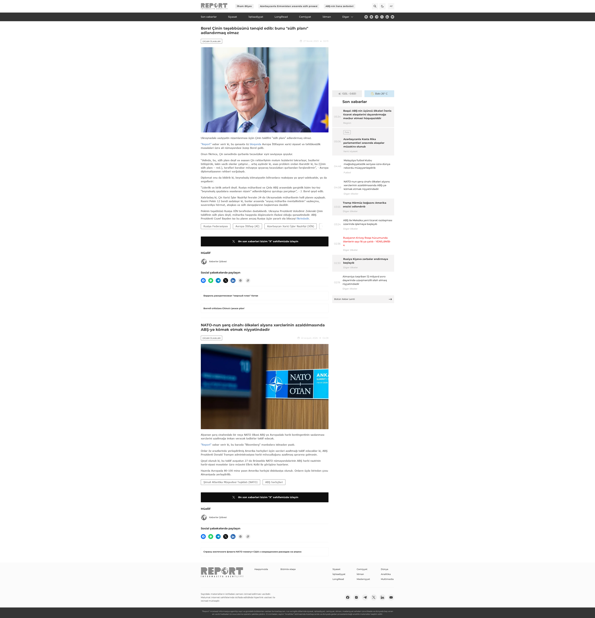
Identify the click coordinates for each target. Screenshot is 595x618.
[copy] (247, 280)
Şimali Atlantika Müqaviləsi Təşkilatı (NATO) (230, 482)
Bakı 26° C (381, 93)
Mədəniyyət (363, 579)
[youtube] (392, 17)
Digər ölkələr (211, 41)
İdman (360, 574)
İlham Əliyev (244, 6)
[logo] (214, 6)
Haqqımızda (261, 569)
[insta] (371, 17)
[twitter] (382, 17)
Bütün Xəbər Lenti (344, 299)
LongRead (338, 579)
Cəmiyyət (362, 569)
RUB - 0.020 (349, 93)
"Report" (206, 444)
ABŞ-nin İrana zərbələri (340, 6)
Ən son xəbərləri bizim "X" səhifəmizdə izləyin (268, 241)
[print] (240, 280)
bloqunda (255, 144)
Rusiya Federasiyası (215, 226)
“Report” (206, 144)
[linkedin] (387, 17)
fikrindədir (303, 218)
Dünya (384, 569)
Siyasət (336, 569)
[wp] (210, 280)
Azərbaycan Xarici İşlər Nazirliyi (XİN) (290, 226)
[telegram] (376, 17)
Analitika (386, 574)
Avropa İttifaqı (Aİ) (247, 226)
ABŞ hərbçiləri (274, 482)
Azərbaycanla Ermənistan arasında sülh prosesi (288, 6)
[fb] (366, 17)
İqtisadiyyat (339, 574)
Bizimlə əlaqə (288, 569)
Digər (345, 16)
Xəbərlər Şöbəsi (218, 261)
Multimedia (387, 579)
